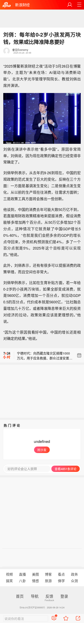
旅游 (48, 580)
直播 (22, 574)
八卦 (22, 580)
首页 (20, 596)
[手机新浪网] (6, 5)
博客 (48, 574)
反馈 (49, 596)
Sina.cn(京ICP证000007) (32, 607)
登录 (64, 596)
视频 (9, 574)
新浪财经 (22, 4)
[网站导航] (79, 4)
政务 (74, 574)
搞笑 (9, 580)
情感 (35, 580)
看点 (61, 574)
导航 (35, 596)
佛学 (61, 580)
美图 (35, 574)
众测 (74, 580)
